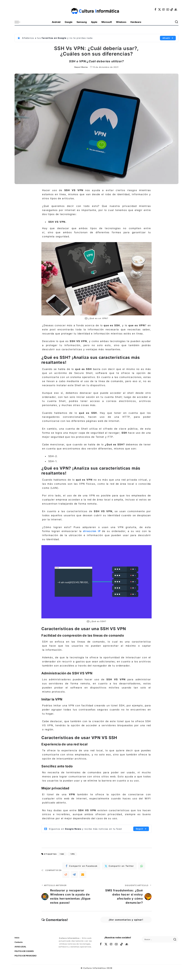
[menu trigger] (19, 22)
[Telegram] (74, 874)
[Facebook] (155, 9)
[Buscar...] (176, 22)
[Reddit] (65, 874)
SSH (62, 854)
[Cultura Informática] (96, 9)
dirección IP (92, 531)
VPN (72, 854)
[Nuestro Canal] (175, 9)
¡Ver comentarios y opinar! (126, 919)
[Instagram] (163, 9)
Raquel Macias (81, 67)
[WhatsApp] (141, 866)
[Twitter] (159, 9)
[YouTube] (167, 9)
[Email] (82, 874)
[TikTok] (171, 9)
